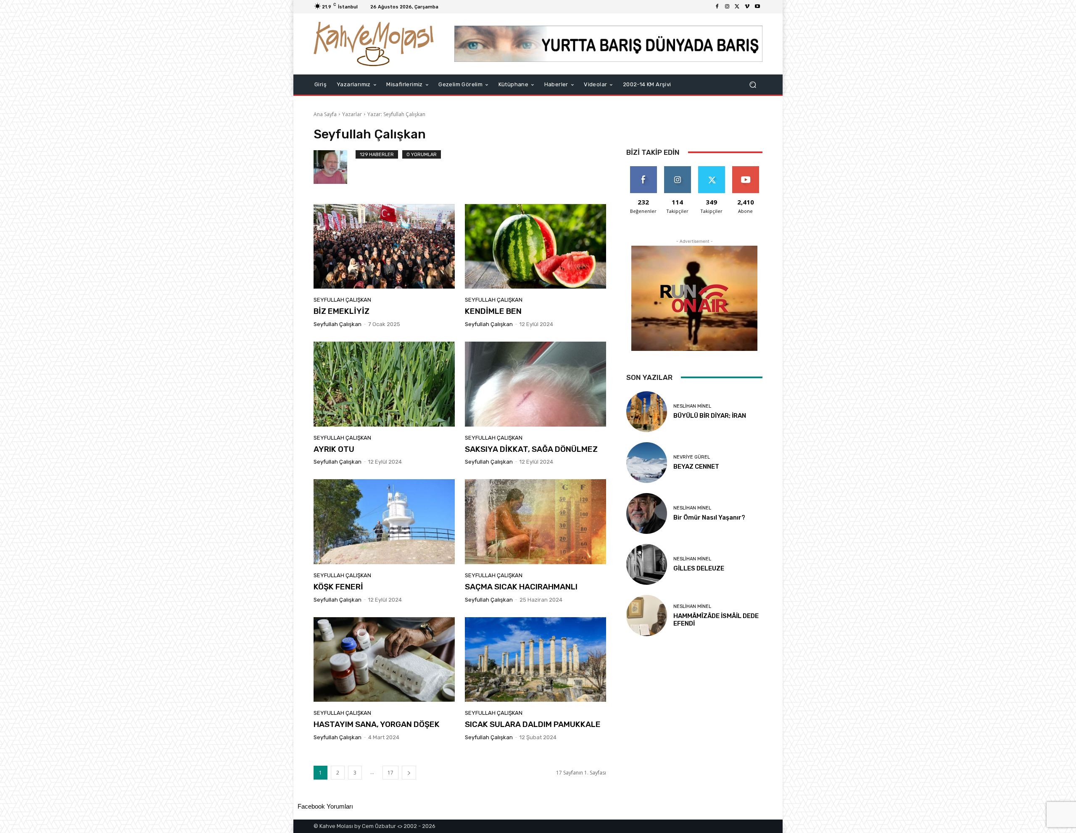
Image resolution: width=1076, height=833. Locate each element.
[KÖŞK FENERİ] (384, 521)
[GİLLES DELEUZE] (646, 564)
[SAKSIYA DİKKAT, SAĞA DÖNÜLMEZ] (535, 384)
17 (390, 772)
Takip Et (677, 169)
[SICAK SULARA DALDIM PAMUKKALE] (535, 659)
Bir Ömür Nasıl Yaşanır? (709, 517)
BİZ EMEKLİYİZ (341, 311)
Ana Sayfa (325, 114)
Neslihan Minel (692, 406)
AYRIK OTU (334, 449)
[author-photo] (335, 167)
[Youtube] (757, 7)
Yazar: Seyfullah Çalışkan (396, 114)
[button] (752, 84)
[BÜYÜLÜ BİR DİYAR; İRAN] (646, 411)
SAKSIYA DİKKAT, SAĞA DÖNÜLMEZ (531, 449)
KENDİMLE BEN (493, 311)
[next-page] (409, 773)
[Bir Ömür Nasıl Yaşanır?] (646, 513)
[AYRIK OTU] (384, 384)
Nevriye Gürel (691, 457)
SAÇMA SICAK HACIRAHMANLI (521, 587)
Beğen (643, 169)
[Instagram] (727, 7)
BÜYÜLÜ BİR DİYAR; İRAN (709, 415)
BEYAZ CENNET (696, 466)
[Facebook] (717, 7)
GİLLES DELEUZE (698, 568)
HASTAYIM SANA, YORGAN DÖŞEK (377, 724)
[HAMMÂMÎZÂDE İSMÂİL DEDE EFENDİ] (646, 615)
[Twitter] (737, 7)
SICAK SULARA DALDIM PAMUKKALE (533, 724)
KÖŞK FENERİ (338, 587)
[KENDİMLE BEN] (535, 246)
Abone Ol (745, 169)
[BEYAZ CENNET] (646, 462)
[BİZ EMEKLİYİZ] (384, 246)
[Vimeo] (747, 7)
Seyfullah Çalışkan (342, 299)
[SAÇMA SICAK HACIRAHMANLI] (535, 521)
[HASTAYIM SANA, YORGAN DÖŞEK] (384, 659)
